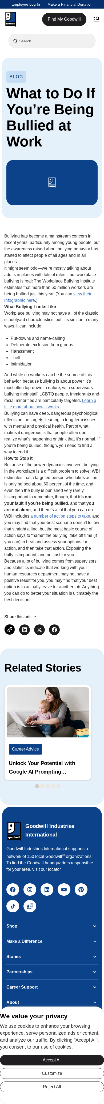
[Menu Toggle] (96, 19)
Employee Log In (25, 4)
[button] (10, 19)
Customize (52, 1073)
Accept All (52, 1060)
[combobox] (52, 41)
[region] (52, 1055)
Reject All (52, 1086)
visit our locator (46, 869)
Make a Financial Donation (70, 4)
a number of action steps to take (60, 516)
